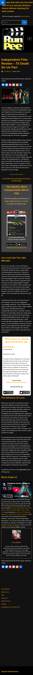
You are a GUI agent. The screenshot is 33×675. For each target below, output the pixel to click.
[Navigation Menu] (30, 38)
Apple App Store (11, 382)
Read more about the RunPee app (16, 247)
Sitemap (3, 604)
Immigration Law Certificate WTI (10, 607)
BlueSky (17, 525)
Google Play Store (21, 382)
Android (27, 16)
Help (2, 595)
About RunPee (5, 589)
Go (25, 22)
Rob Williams (7, 71)
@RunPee (4, 525)
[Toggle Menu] (2, 2)
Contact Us (4, 598)
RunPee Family (5, 601)
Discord (12, 525)
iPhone (22, 16)
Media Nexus (5, 592)
